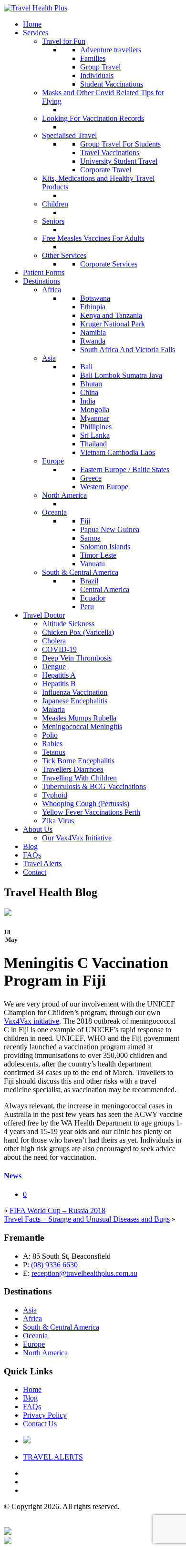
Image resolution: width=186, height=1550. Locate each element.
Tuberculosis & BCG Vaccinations (94, 786)
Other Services (64, 255)
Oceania (54, 512)
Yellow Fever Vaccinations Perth (91, 812)
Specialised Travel (69, 135)
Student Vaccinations (111, 84)
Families (92, 58)
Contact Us (40, 1424)
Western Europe (104, 487)
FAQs (32, 855)
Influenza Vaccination (74, 692)
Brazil (89, 581)
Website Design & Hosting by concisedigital (114, 1523)
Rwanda (92, 341)
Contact (34, 872)
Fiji (85, 521)
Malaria (53, 709)
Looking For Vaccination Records (93, 118)
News (12, 1176)
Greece (91, 478)
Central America (104, 589)
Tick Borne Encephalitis (78, 761)
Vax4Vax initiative (31, 1021)
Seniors (53, 221)
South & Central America (80, 572)
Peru (87, 606)
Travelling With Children (79, 778)
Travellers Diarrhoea (72, 769)
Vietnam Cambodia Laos (117, 452)
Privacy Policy (45, 1415)
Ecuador (92, 598)
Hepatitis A (59, 675)
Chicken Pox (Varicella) (78, 632)
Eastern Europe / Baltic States (124, 469)
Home (32, 24)
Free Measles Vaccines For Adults (93, 238)
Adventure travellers (110, 50)
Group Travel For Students (120, 144)
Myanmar (94, 418)
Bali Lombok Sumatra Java (121, 375)
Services (35, 33)
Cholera (54, 641)
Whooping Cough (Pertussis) (85, 804)
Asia (49, 358)
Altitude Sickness (68, 624)
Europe (53, 461)
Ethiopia (92, 307)
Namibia (93, 332)
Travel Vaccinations (109, 152)
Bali (86, 367)
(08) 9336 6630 (54, 1265)
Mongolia (94, 409)
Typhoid (54, 795)
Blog (30, 846)
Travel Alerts (42, 863)
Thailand (93, 444)
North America (64, 495)
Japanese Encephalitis (74, 701)
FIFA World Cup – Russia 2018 (57, 1210)
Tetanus (53, 752)
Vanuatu (92, 564)
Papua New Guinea (109, 529)
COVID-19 (59, 649)
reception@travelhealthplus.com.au (84, 1273)
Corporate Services (108, 264)
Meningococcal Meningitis (82, 726)
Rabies (52, 744)
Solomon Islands (105, 547)
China (89, 392)
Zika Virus (58, 821)
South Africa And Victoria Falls (127, 350)
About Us (37, 829)
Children (55, 204)
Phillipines (96, 427)
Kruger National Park (112, 324)
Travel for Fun (63, 41)
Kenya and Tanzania (111, 315)
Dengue (54, 666)
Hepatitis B (59, 684)
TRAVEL (53, 1457)
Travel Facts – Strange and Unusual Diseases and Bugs (87, 1219)
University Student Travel (118, 161)
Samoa (90, 538)
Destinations (41, 281)
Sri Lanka (95, 435)
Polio (50, 735)
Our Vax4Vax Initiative (77, 838)
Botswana (95, 298)
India (87, 401)
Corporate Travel (105, 170)
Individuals (97, 75)
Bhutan (91, 384)
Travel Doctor (44, 615)
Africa (51, 290)
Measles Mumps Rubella (79, 718)
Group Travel (100, 67)
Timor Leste (98, 555)
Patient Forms (43, 272)
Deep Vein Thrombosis (77, 658)
